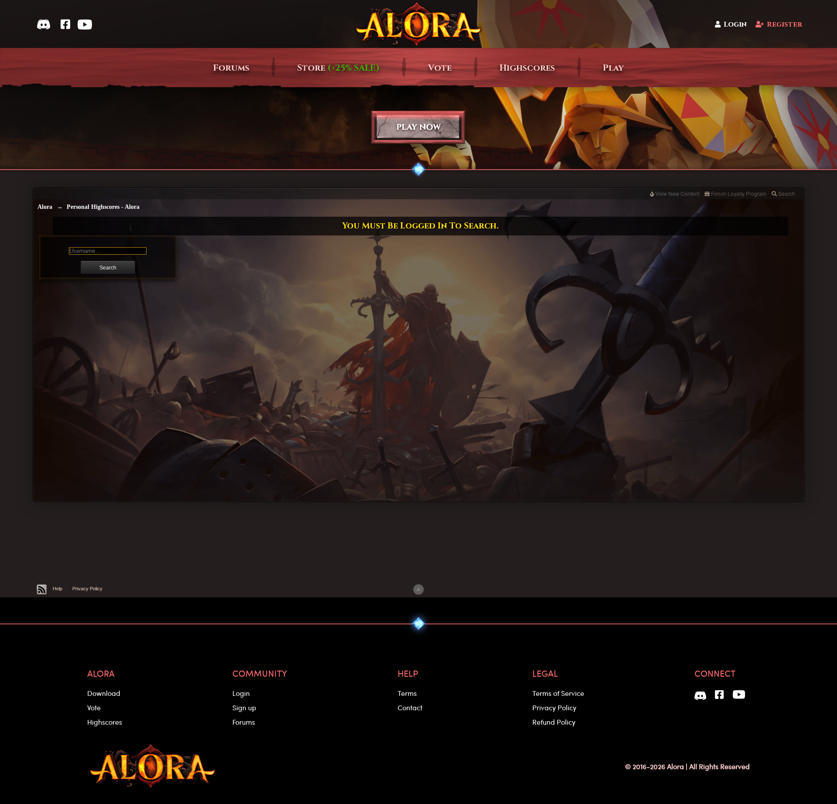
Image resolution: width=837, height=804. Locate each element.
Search (786, 193)
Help (57, 588)
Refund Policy (553, 722)
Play (613, 68)
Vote (440, 68)
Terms (407, 693)
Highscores (527, 68)
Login (735, 24)
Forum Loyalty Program (738, 193)
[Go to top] (418, 589)
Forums (231, 68)
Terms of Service (558, 693)
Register (784, 24)
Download (103, 693)
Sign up (244, 707)
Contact (410, 707)
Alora (44, 207)
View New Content (677, 193)
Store (338, 68)
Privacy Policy (87, 588)
